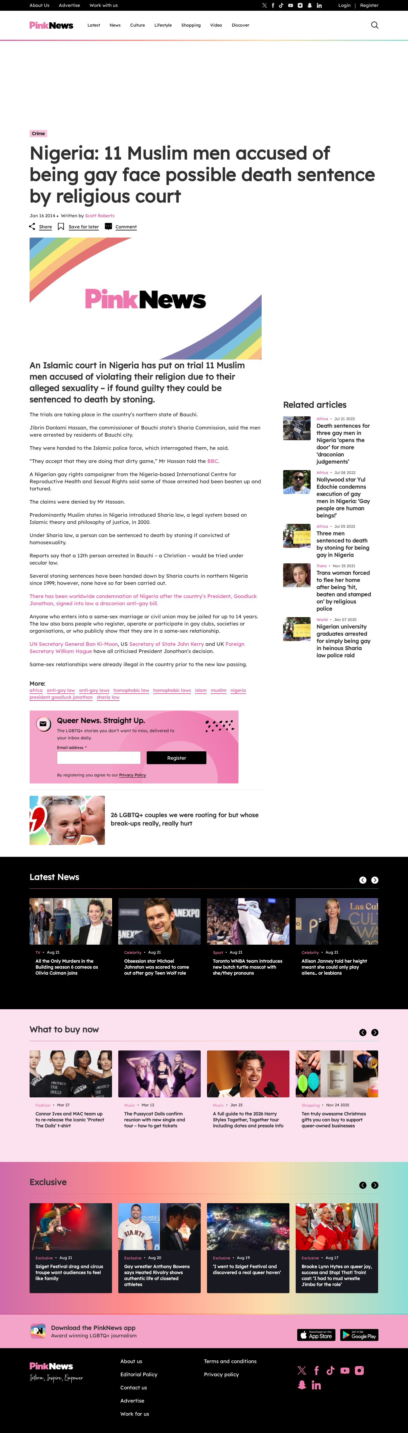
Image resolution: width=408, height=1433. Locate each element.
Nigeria (238, 690)
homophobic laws (172, 690)
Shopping (191, 25)
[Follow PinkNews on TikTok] (330, 1372)
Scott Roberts (99, 215)
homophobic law (131, 690)
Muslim (218, 690)
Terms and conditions (230, 1361)
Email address (79, 747)
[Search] (374, 25)
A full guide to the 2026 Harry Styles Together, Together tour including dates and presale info (248, 1119)
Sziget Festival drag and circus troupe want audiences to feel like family (69, 1272)
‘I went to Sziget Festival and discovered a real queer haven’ (247, 1269)
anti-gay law (61, 690)
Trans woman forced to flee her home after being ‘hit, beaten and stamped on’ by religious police (344, 590)
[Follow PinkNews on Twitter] (302, 1372)
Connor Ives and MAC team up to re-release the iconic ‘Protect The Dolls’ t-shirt (70, 1119)
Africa (36, 690)
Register (369, 5)
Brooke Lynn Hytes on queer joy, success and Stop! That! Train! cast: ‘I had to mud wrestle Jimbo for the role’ (337, 1275)
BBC (212, 461)
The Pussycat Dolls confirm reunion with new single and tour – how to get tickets (154, 1119)
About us (131, 1361)
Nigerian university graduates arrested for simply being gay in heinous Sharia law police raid (343, 641)
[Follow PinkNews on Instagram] (359, 1372)
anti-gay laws (94, 690)
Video (216, 25)
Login (344, 5)
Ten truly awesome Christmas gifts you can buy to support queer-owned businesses (334, 1119)
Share (45, 227)
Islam (201, 690)
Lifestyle (163, 25)
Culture (137, 25)
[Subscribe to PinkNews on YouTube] (345, 1372)
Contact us (133, 1387)
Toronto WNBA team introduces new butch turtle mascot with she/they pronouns (247, 967)
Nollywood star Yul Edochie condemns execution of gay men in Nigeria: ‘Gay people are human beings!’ (343, 497)
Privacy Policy (132, 775)
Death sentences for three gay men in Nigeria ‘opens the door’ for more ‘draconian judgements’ (343, 443)
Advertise (69, 5)
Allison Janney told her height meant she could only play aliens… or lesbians (334, 967)
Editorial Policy (138, 1374)
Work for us (134, 1414)
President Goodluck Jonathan (61, 697)
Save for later (84, 227)
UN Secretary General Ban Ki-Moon (74, 644)
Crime (38, 133)
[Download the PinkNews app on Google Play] (359, 1335)
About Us (39, 5)
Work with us (104, 5)
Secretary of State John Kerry (167, 644)
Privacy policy (221, 1374)
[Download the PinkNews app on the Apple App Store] (316, 1335)
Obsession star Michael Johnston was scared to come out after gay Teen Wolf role (156, 967)
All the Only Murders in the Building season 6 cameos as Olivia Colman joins (67, 967)
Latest (94, 25)
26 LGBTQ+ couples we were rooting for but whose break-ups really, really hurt (185, 819)
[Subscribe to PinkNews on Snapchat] (302, 1386)
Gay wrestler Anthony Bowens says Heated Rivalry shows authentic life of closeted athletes (157, 1275)
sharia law (108, 697)
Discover (240, 25)
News (115, 25)
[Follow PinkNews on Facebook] (316, 1372)
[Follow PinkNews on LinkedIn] (319, 5)
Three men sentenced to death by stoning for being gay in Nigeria (343, 544)
